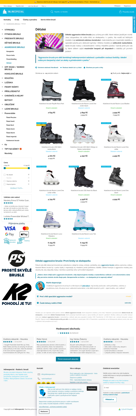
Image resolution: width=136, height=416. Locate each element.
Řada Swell (10, 121)
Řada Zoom (10, 129)
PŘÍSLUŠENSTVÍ (12, 91)
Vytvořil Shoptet (126, 409)
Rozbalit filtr (16, 188)
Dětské (8, 63)
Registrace (127, 6)
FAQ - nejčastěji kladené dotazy (81, 380)
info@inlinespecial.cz (48, 374)
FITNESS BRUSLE (13, 34)
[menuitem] (7, 20)
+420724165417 (46, 379)
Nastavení (44, 411)
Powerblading (11, 59)
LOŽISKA (9, 82)
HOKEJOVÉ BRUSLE (14, 74)
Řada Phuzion (11, 117)
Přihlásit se (110, 399)
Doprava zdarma (18, 181)
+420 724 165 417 (33, 6)
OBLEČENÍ (9, 104)
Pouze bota (10, 55)
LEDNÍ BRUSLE (12, 109)
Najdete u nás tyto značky (79, 382)
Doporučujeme (18, 184)
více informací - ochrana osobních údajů (53, 407)
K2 (6, 144)
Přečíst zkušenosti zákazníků (68, 359)
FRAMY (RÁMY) (12, 87)
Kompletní (10, 51)
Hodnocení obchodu (68, 328)
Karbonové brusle (12, 140)
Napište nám (20, 6)
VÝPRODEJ (10, 30)
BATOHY (9, 100)
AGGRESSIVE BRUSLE (15, 47)
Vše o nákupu (8, 6)
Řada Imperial (11, 136)
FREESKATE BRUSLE (14, 38)
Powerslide (10, 113)
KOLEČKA (9, 78)
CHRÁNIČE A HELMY (14, 96)
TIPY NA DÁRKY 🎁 (13, 149)
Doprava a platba (76, 377)
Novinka (18, 178)
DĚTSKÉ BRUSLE (12, 43)
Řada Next (10, 125)
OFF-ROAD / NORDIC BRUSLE (14, 68)
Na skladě (18, 174)
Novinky (8, 153)
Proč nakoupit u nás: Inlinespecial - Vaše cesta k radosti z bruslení (83, 374)
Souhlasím (92, 388)
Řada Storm (10, 133)
